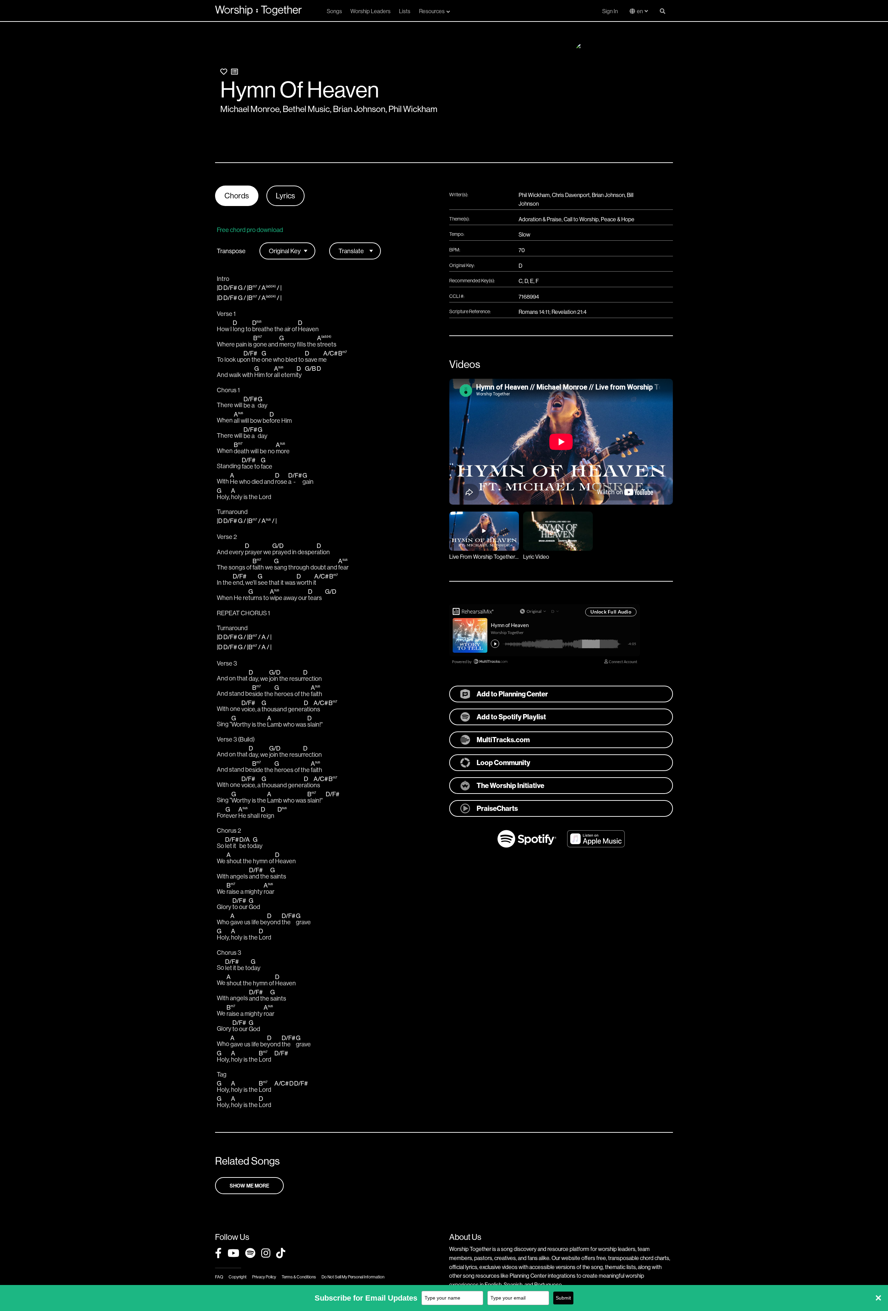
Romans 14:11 (534, 311)
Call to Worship (581, 219)
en (640, 11)
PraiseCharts (497, 808)
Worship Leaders (370, 11)
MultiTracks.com (503, 739)
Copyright (238, 1276)
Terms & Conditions (299, 1276)
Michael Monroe (250, 108)
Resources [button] (432, 11)
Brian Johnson (359, 108)
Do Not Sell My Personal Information (353, 1276)
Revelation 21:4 (569, 311)
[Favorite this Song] (223, 71)
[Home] (258, 10)
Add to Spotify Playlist (511, 716)
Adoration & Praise (540, 219)
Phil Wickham (412, 108)
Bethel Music (306, 108)
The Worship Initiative (510, 785)
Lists (404, 11)
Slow (524, 234)
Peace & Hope (617, 219)
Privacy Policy (264, 1276)
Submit (563, 1298)
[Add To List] (234, 71)
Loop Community (503, 762)
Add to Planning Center (512, 693)
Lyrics (285, 195)
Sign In (610, 11)
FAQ (219, 1276)
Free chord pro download (250, 230)
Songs (334, 11)
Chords (236, 195)
